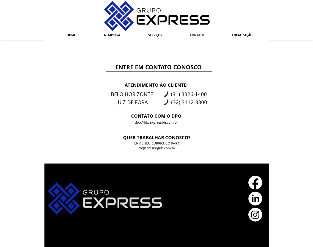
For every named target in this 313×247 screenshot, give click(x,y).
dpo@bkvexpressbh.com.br (156, 122)
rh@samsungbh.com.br (156, 148)
